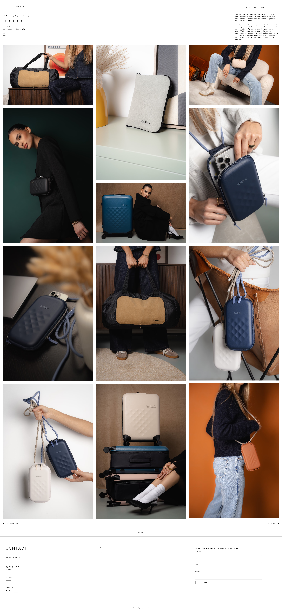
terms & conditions (12, 593)
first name (198, 551)
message (197, 571)
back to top (141, 532)
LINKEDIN (8, 580)
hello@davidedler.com (13, 557)
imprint (8, 590)
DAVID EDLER (20, 6)
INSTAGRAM (9, 577)
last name (198, 558)
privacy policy (11, 587)
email (197, 564)
